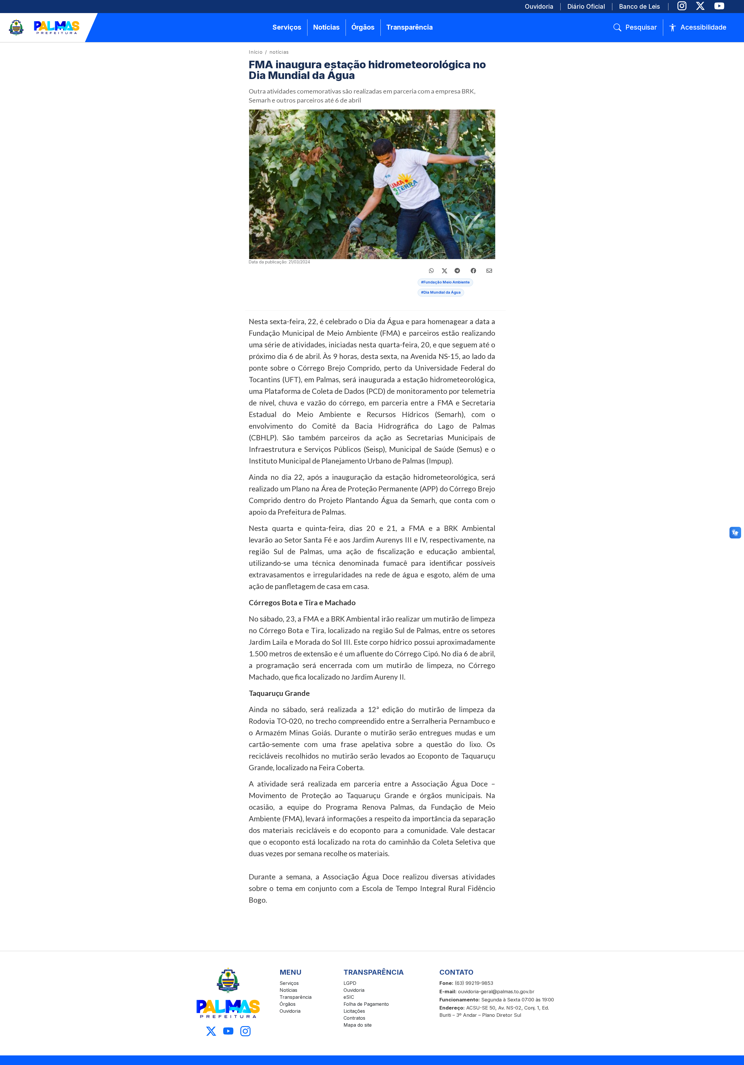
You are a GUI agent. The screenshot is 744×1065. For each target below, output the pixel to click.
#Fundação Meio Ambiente (445, 282)
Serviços (289, 983)
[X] (700, 6)
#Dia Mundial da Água (441, 292)
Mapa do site (358, 1025)
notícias (279, 52)
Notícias (288, 990)
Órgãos (288, 1004)
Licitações (354, 1011)
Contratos (354, 1018)
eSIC (349, 997)
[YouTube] (719, 6)
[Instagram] (682, 6)
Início (256, 52)
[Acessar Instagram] (245, 1031)
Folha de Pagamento (366, 1004)
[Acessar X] (211, 1031)
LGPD (350, 983)
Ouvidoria (290, 1011)
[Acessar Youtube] (228, 1031)
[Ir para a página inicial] (44, 27)
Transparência (296, 997)
